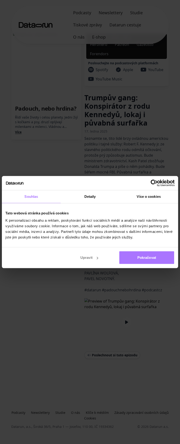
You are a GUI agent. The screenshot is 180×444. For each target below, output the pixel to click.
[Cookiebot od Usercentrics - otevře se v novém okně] (154, 182)
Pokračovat (146, 258)
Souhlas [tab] (31, 196)
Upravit (86, 258)
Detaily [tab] (90, 196)
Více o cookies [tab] (149, 196)
